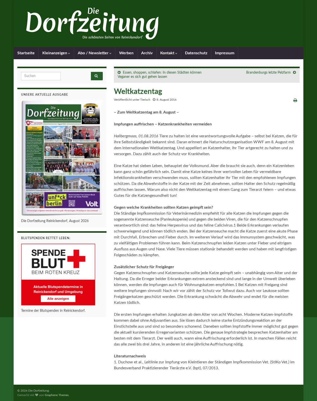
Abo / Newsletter (93, 53)
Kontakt (167, 53)
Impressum (224, 53)
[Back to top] (306, 390)
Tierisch (145, 99)
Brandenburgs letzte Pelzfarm (268, 72)
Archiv (147, 53)
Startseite (26, 53)
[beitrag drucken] (295, 100)
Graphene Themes (57, 395)
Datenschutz (196, 53)
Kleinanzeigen (55, 53)
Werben (126, 53)
